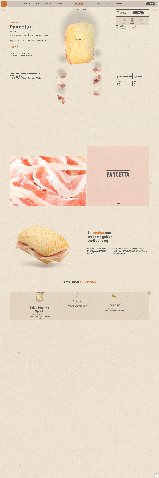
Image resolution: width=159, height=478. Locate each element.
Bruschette (48, 4)
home (74, 9)
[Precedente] (3, 10)
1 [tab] (118, 203)
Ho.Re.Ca (119, 4)
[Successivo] (155, 10)
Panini (38, 4)
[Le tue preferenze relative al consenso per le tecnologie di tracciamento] (156, 475)
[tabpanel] (79, 176)
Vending (108, 4)
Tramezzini (27, 4)
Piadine (59, 4)
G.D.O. (99, 4)
